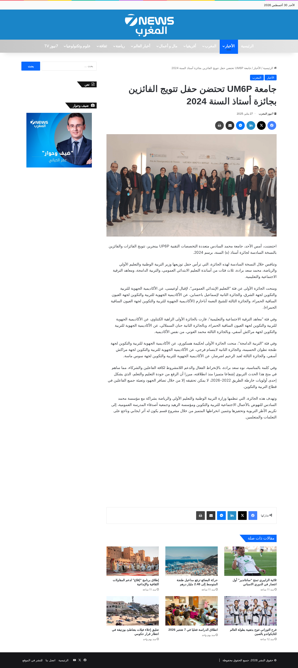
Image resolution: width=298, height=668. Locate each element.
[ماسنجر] (240, 125)
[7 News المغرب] (149, 24)
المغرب (210, 46)
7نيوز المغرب (266, 113)
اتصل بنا (50, 660)
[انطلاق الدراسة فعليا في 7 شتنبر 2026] (191, 611)
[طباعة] (219, 125)
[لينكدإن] (251, 125)
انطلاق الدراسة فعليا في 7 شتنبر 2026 (193, 629)
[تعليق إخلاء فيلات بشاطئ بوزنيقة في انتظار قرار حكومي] (132, 611)
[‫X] (261, 125)
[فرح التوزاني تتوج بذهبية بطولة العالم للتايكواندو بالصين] (250, 611)
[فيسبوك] (271, 125)
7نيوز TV (51, 46)
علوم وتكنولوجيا (78, 46)
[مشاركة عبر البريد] (230, 125)
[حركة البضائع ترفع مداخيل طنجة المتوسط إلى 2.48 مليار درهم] (191, 561)
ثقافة (103, 46)
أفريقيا (191, 46)
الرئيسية (247, 46)
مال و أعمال (168, 46)
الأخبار (230, 46)
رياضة (120, 46)
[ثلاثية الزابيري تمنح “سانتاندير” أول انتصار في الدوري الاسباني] (250, 561)
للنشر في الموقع (32, 660)
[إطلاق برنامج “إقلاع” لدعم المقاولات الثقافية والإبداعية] (132, 561)
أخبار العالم (142, 46)
